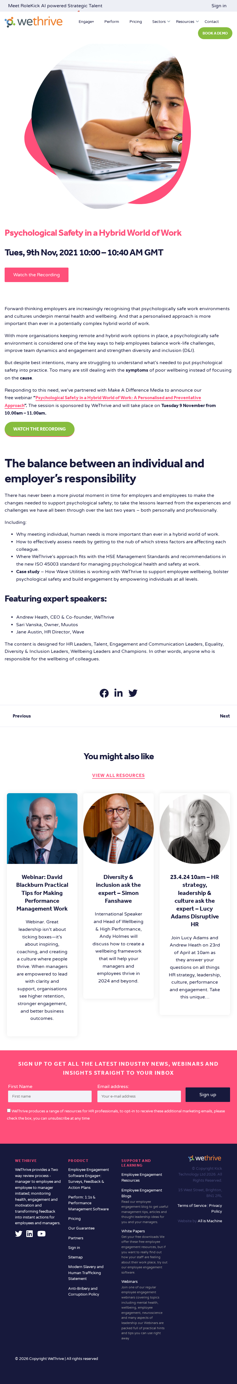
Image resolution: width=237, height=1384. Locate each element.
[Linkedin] (29, 1235)
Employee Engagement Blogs (144, 1206)
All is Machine (210, 1221)
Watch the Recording (36, 275)
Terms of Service (192, 1205)
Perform (111, 21)
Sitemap (75, 1257)
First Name (20, 1086)
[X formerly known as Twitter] (19, 1235)
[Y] (41, 1235)
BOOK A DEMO (215, 33)
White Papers (144, 1251)
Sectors (159, 21)
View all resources (118, 775)
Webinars (142, 1309)
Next (225, 716)
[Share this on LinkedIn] (119, 695)
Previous (22, 716)
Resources (185, 21)
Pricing (135, 21)
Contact (212, 21)
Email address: (113, 1086)
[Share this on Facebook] (104, 695)
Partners (75, 1238)
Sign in (219, 6)
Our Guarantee (81, 1228)
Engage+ (86, 21)
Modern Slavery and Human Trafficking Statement (85, 1273)
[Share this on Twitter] (133, 695)
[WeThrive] (33, 22)
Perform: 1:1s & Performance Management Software (88, 1203)
